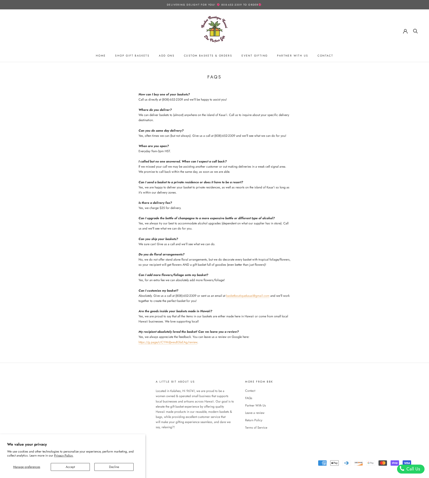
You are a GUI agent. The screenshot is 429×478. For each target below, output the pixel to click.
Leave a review (255, 413)
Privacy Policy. (63, 455)
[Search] (415, 30)
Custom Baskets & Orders (208, 56)
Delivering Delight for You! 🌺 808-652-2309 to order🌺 (214, 4)
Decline (114, 467)
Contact (325, 56)
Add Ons (167, 56)
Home (101, 56)
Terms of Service (256, 427)
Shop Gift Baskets (132, 56)
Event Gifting (255, 56)
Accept (70, 467)
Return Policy (253, 420)
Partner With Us (292, 56)
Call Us (412, 469)
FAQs (248, 398)
